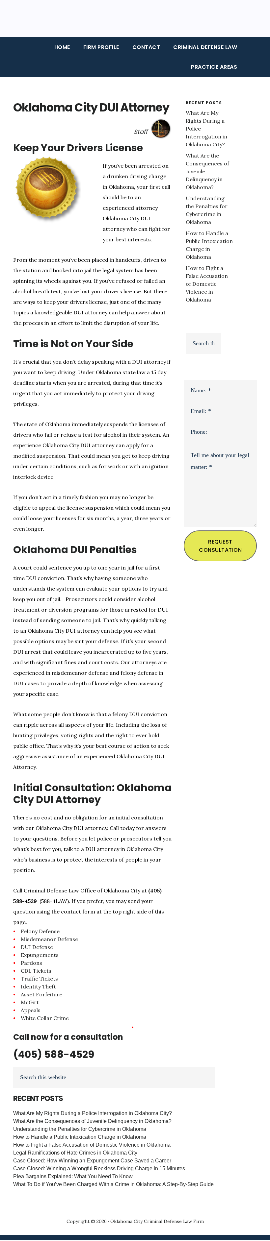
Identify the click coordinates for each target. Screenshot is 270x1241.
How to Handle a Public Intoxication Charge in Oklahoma (79, 1137)
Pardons (31, 963)
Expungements (40, 955)
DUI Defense (37, 947)
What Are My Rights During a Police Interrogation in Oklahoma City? (92, 1113)
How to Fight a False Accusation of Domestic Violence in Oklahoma (207, 284)
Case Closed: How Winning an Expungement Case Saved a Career (92, 1160)
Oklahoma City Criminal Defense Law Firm (157, 1221)
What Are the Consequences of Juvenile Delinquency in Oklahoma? (92, 1121)
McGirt (30, 1002)
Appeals (30, 1010)
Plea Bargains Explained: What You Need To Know (73, 1176)
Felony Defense (40, 931)
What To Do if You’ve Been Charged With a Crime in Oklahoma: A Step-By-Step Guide (113, 1184)
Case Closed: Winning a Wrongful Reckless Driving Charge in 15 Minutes (99, 1168)
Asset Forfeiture (41, 994)
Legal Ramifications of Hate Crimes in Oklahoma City (75, 1153)
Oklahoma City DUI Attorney (91, 107)
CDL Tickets (36, 970)
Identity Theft (38, 986)
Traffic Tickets (39, 978)
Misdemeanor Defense (49, 939)
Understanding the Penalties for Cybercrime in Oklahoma (79, 1129)
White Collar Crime (45, 1018)
